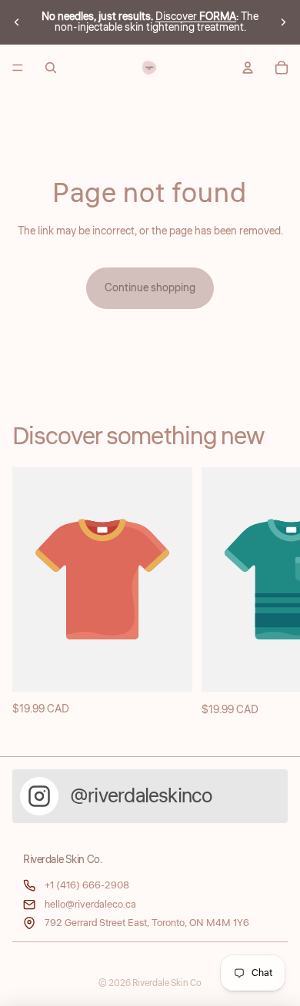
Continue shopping (150, 288)
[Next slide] (283, 22)
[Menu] (17, 67)
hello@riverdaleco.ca (90, 904)
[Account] (248, 68)
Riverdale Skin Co (167, 983)
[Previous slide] (17, 22)
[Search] (51, 68)
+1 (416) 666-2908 (87, 885)
